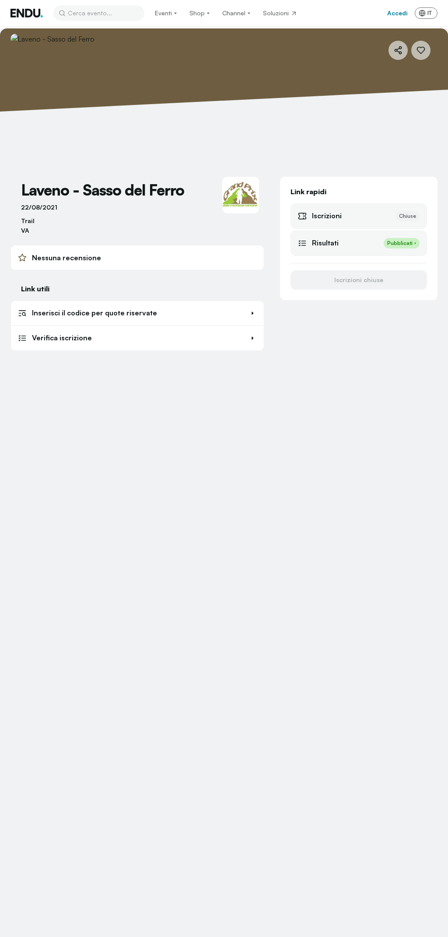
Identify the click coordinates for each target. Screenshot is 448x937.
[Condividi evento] (398, 50)
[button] (137, 313)
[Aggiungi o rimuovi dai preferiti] (420, 50)
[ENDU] (26, 13)
